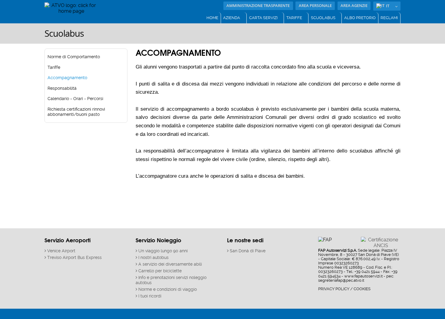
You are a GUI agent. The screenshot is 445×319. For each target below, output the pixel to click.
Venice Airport (61, 251)
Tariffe (294, 17)
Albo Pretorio (360, 17)
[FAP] (71, 8)
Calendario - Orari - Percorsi (75, 98)
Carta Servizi (263, 17)
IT (387, 5)
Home (212, 17)
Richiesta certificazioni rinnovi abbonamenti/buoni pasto (76, 112)
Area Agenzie (354, 5)
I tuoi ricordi (149, 296)
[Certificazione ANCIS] (380, 242)
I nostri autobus (153, 257)
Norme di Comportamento (74, 56)
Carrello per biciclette (160, 271)
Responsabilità (62, 88)
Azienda (231, 17)
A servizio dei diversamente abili (170, 264)
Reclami (389, 17)
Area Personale (315, 5)
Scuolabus (323, 17)
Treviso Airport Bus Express (74, 257)
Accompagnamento (67, 77)
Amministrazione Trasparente (258, 5)
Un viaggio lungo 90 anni (163, 251)
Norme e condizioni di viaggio (167, 289)
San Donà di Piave (247, 251)
